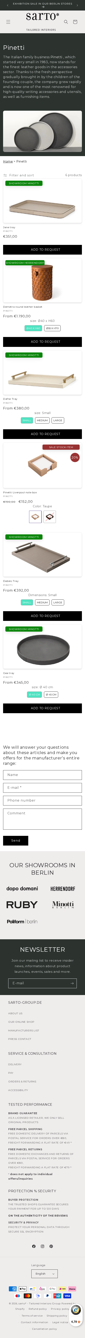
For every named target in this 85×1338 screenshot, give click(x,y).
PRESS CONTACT (19, 1038)
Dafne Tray (10, 398)
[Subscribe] (72, 983)
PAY (10, 1072)
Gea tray (8, 673)
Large (57, 420)
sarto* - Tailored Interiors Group (40, 1303)
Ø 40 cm (34, 694)
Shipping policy (57, 1315)
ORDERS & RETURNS (22, 1081)
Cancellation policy (44, 1328)
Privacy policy (60, 1308)
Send (15, 840)
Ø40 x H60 (33, 328)
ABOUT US (15, 1013)
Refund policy (38, 1308)
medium (42, 420)
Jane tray (9, 227)
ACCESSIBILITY (18, 1090)
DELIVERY (15, 1064)
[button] (8, 21)
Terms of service (32, 1315)
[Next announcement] (77, 5)
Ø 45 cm (51, 694)
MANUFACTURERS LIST (23, 1030)
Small (27, 420)
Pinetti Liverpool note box (20, 492)
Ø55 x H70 (52, 328)
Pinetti (56, 57)
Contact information (34, 1322)
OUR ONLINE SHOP (21, 1021)
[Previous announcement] (7, 5)
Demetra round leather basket (22, 306)
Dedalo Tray (11, 580)
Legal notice (60, 1322)
